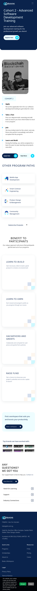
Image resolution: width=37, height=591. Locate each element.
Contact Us (29, 475)
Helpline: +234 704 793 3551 (10, 522)
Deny (31, 584)
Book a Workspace (8, 561)
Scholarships (6, 553)
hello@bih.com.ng (7, 526)
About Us (5, 557)
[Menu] (32, 3)
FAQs (28, 549)
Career (29, 557)
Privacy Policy (6, 571)
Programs (5, 549)
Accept (23, 584)
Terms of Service (7, 576)
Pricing (29, 553)
